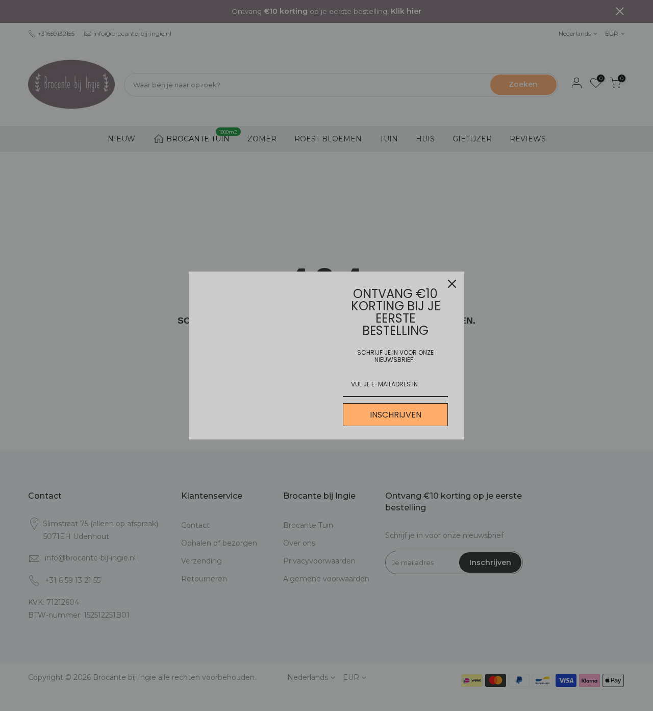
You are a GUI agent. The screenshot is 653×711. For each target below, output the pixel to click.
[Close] (452, 284)
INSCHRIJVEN (395, 415)
